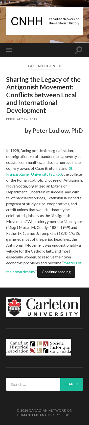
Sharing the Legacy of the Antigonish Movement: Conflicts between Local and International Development (43, 94)
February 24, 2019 (21, 119)
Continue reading (56, 271)
